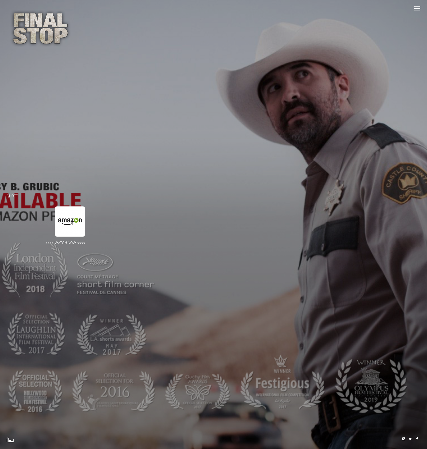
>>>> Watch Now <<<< (66, 243)
